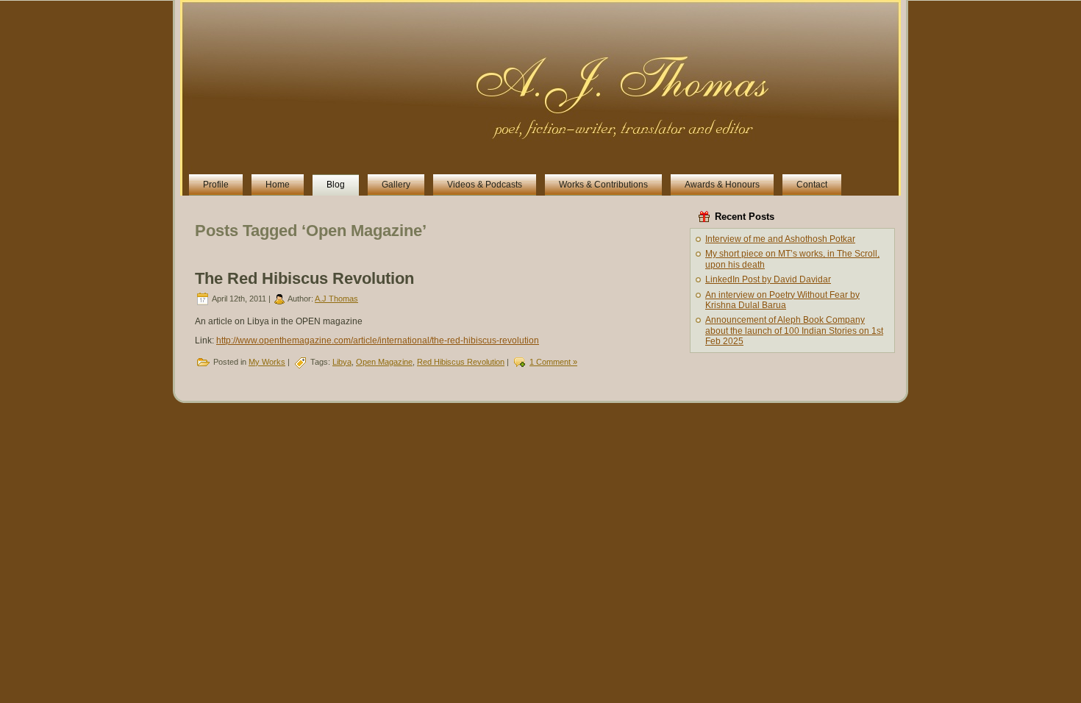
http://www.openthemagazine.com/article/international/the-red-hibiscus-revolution (377, 340)
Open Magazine (384, 361)
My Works (267, 361)
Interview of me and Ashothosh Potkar (780, 239)
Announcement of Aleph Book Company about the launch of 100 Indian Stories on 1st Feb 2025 (794, 330)
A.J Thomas (336, 298)
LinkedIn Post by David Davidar (768, 279)
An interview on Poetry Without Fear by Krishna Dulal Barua (782, 300)
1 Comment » (553, 361)
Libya (342, 361)
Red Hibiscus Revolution (460, 361)
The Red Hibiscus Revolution (304, 278)
